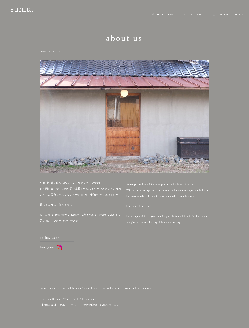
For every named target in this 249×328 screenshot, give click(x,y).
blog (212, 14)
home (44, 288)
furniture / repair (192, 14)
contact (238, 14)
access (224, 14)
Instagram (47, 247)
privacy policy (131, 288)
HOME (43, 51)
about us (157, 14)
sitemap (147, 288)
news (171, 14)
